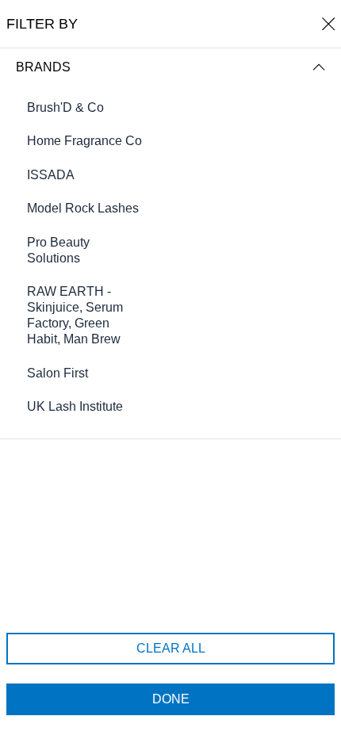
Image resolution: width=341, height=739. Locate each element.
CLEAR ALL (170, 648)
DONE (171, 699)
